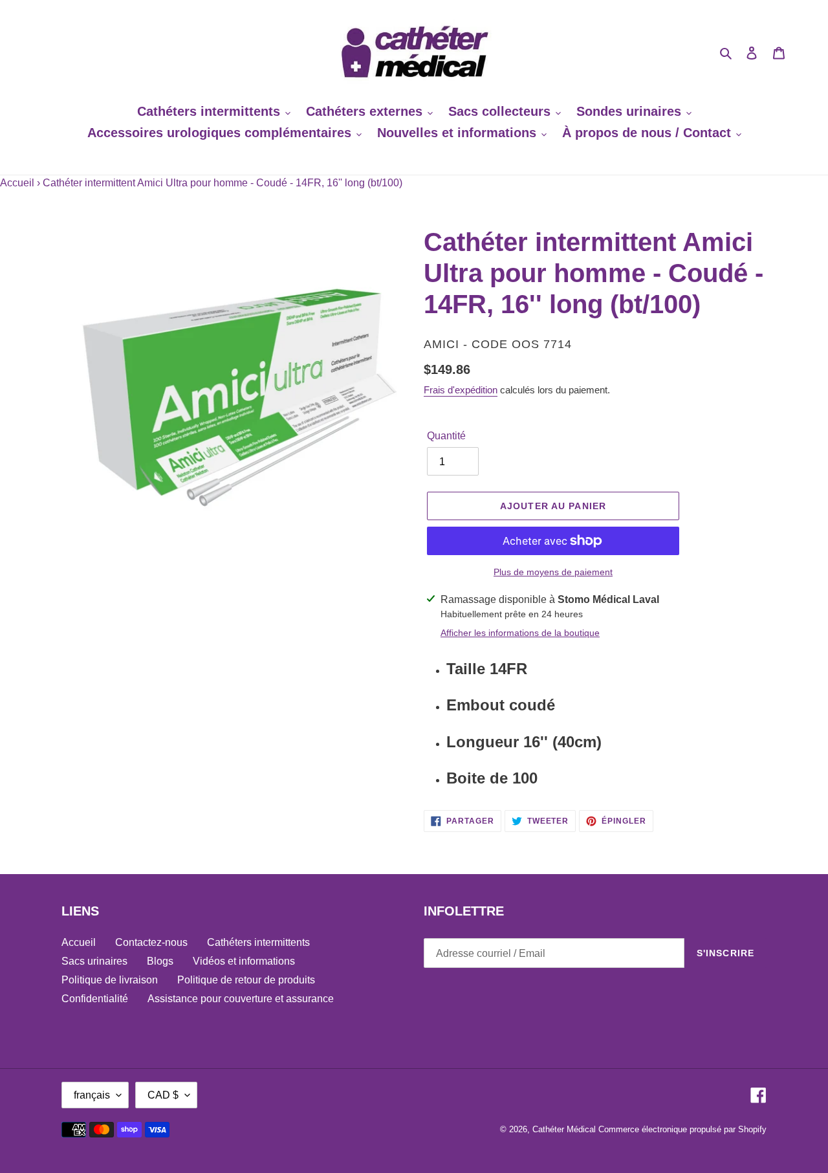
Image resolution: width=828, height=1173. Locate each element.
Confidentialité (94, 998)
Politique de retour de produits (246, 979)
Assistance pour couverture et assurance (240, 998)
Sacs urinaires (94, 961)
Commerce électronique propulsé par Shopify (682, 1129)
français (92, 1095)
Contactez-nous (151, 942)
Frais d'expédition (460, 389)
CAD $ (163, 1095)
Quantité (446, 435)
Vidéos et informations (244, 961)
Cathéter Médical (564, 1129)
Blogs (160, 961)
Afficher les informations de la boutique (520, 633)
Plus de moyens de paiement (553, 572)
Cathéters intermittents (258, 942)
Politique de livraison (109, 979)
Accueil (17, 182)
